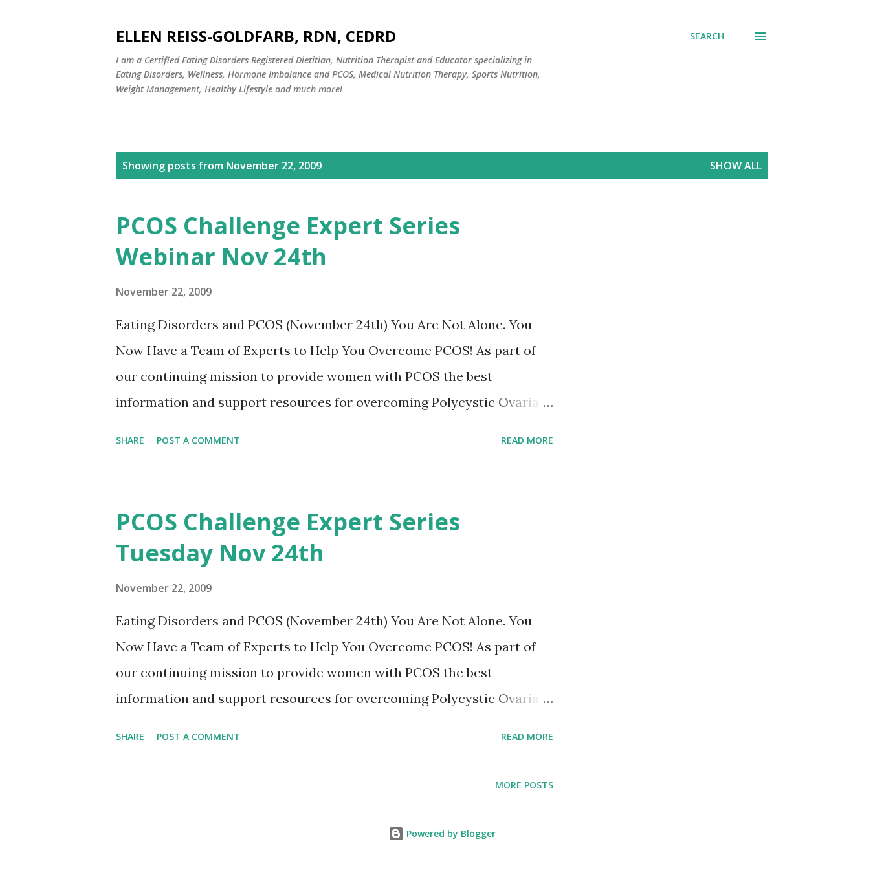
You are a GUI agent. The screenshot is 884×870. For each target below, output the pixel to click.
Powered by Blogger (450, 833)
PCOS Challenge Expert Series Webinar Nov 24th (288, 241)
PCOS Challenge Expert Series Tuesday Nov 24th (288, 537)
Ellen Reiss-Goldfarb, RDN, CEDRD (256, 36)
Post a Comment (198, 440)
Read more (527, 440)
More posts (524, 785)
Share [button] (130, 440)
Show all (736, 165)
